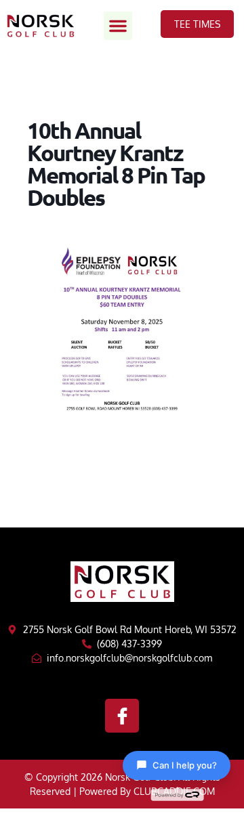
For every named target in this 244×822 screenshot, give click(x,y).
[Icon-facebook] (122, 716)
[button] (118, 26)
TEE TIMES (197, 24)
